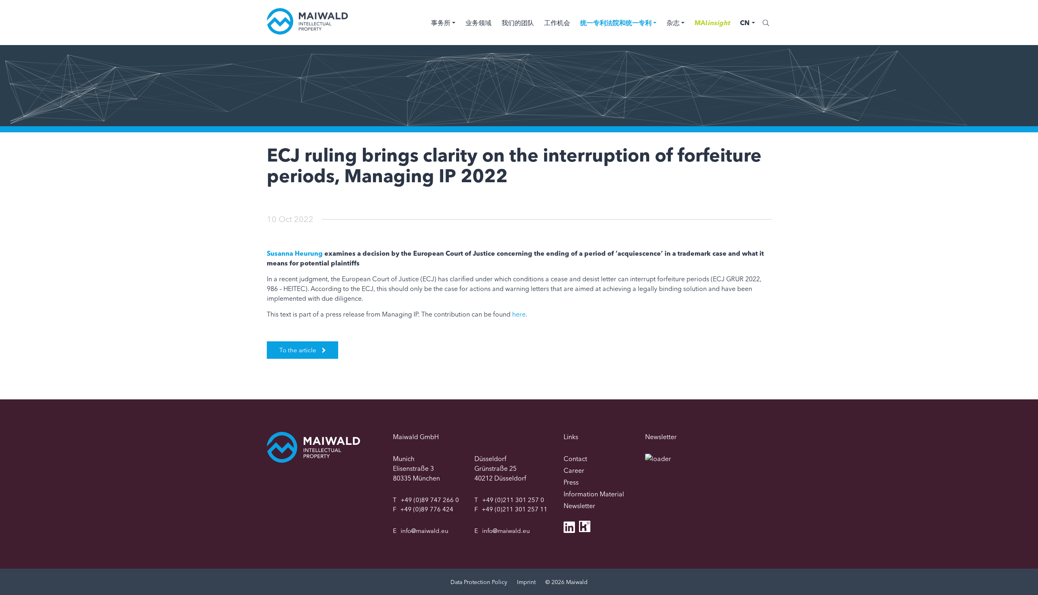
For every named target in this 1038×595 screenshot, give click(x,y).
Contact (575, 459)
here (518, 314)
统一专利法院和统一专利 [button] (616, 22)
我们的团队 (518, 22)
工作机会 (557, 22)
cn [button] (745, 22)
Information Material (594, 494)
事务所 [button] (440, 22)
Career (574, 470)
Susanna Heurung (295, 253)
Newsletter (579, 506)
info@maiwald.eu (424, 531)
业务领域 (478, 22)
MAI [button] (712, 22)
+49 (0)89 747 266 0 (430, 500)
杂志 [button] (673, 22)
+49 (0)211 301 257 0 (513, 500)
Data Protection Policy (478, 582)
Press (571, 482)
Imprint (526, 582)
